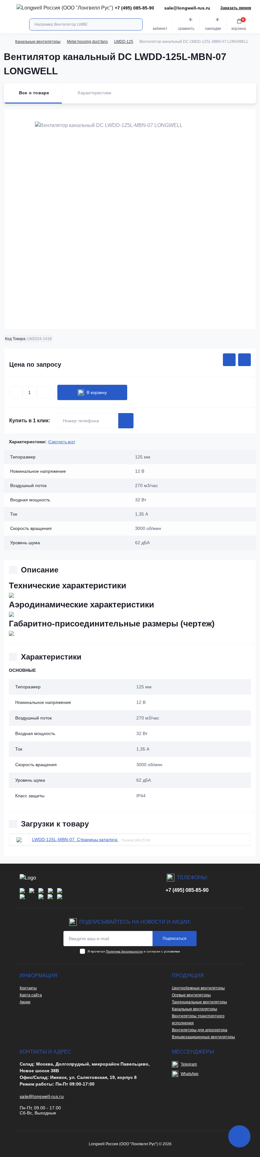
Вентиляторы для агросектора (199, 1030)
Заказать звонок (235, 8)
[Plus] (43, 392)
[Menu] (8, 8)
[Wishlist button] (229, 359)
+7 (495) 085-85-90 (187, 890)
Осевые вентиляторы (191, 995)
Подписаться (174, 938)
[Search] (137, 24)
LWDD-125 (123, 41)
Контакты (28, 988)
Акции (25, 1002)
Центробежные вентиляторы (198, 988)
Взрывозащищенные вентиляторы (203, 1037)
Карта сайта (31, 995)
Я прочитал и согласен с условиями (134, 951)
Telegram (189, 1064)
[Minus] (16, 392)
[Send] (125, 420)
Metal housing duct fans (87, 41)
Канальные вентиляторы (38, 41)
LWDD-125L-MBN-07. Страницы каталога (75, 839)
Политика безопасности (124, 951)
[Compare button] (244, 359)
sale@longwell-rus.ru (187, 7)
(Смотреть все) (61, 442)
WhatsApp (189, 1074)
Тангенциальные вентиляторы (199, 1002)
